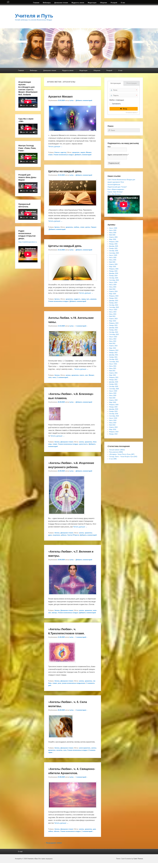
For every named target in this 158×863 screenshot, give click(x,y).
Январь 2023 (113, 325)
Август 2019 (113, 418)
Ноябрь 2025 (113, 248)
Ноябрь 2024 (113, 275)
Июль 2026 (112, 230)
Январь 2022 (113, 352)
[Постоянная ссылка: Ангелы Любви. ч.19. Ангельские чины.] (72, 358)
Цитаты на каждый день (65, 171)
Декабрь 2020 (113, 382)
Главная (36, 2)
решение (93, 299)
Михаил (88, 152)
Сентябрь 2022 (114, 334)
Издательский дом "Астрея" (117, 187)
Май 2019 (112, 425)
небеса (50, 831)
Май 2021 (112, 370)
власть (82, 375)
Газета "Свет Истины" (115, 192)
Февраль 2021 (113, 377)
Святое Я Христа (73, 535)
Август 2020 (113, 391)
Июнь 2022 (112, 341)
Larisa (71, 100)
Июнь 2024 (112, 287)
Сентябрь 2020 (114, 389)
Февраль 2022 (113, 350)
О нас (123, 2)
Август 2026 (113, 228)
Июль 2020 (112, 393)
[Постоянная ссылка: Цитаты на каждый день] (72, 207)
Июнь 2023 (112, 314)
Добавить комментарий (84, 100)
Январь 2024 (113, 298)
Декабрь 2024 (113, 273)
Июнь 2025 (112, 260)
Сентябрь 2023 (114, 307)
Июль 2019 (112, 420)
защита (82, 152)
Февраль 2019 (113, 432)
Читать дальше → (55, 146)
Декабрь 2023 (113, 300)
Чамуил (93, 227)
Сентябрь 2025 (114, 253)
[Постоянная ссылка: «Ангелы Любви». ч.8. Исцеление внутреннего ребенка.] (66, 515)
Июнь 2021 (112, 368)
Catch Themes (138, 858)
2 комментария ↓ (81, 710)
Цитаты (57, 227)
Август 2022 (113, 336)
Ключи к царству (60, 152)
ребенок (64, 535)
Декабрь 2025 (113, 246)
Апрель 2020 (113, 400)
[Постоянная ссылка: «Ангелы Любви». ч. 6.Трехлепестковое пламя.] (62, 664)
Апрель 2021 (113, 373)
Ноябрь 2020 (113, 384)
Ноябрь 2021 (113, 357)
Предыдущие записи (53, 843)
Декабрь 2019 (113, 409)
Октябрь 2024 (113, 278)
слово (82, 227)
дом (94, 829)
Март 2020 (112, 402)
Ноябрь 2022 (113, 330)
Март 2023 (112, 321)
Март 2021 (112, 375)
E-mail (20, 851)
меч (86, 375)
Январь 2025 (113, 271)
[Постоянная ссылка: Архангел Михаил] (72, 132)
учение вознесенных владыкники (73, 683)
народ (83, 299)
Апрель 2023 (113, 318)
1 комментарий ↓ (81, 326)
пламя (50, 154)
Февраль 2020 (113, 404)
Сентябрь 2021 (114, 361)
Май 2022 (112, 343)
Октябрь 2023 (113, 305)
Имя (109, 147)
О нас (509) (113, 459)
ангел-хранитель (85, 748)
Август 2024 (113, 282)
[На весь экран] (36, 105)
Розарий (114, 2)
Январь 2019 (113, 434)
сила (49, 377)
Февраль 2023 (113, 323)
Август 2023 (113, 309)
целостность (83, 444)
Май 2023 (112, 316)
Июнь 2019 (112, 422)
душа (50, 535)
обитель (57, 831)
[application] (28, 102)
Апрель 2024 (113, 291)
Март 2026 (112, 239)
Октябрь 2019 (113, 413)
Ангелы (57, 375)
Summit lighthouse (114, 184)
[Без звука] (34, 105)
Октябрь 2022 (113, 332)
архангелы (76, 152)
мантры (54, 612)
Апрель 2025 (113, 264)
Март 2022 (112, 348)
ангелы (68, 375)
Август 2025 (113, 255)
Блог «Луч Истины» (114, 194)
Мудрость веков (78, 2)
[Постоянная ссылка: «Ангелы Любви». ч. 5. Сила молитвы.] (60, 739)
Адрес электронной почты (118, 154)
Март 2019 (112, 429)
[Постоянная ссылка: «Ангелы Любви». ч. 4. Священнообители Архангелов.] (72, 809)
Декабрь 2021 (113, 355)
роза (59, 683)
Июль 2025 (112, 257)
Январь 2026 (113, 244)
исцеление (56, 535)
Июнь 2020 (112, 395)
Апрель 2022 (113, 346)
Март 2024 (112, 293)
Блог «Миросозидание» (116, 189)
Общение (103, 2)
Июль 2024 (112, 284)
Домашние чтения (61, 2)
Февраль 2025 (113, 269)
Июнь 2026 (112, 232)
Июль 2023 (112, 312)
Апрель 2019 (113, 427)
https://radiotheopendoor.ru (27, 242)
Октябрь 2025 (113, 250)
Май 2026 (112, 235)
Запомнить (116, 104)
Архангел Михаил (60, 96)
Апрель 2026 (113, 237)
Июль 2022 (112, 339)
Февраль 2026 (113, 241)
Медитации (92, 2)
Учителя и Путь (34, 16)
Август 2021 (113, 364)
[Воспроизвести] (21, 105)
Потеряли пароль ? (132, 112)
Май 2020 (112, 398)
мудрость (77, 299)
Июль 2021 (112, 366)
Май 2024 (112, 289)
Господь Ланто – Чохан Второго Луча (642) (123, 456)
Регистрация (132, 83)
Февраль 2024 (113, 296)
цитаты (87, 227)
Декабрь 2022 (113, 327)
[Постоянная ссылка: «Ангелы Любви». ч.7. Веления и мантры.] (72, 596)
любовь (76, 227)
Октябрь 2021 (113, 359)
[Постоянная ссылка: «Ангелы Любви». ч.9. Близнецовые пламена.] (54, 422)
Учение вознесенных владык (64, 154)
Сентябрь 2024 (114, 280)
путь (88, 299)
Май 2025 (112, 262)
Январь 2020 (113, 407)
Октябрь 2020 (113, 386)
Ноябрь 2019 (113, 411)
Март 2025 (112, 266)
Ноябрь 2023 (113, 303)
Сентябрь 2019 (114, 416)
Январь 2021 (113, 379)
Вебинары (47, 2)
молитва (59, 750)
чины (54, 377)
